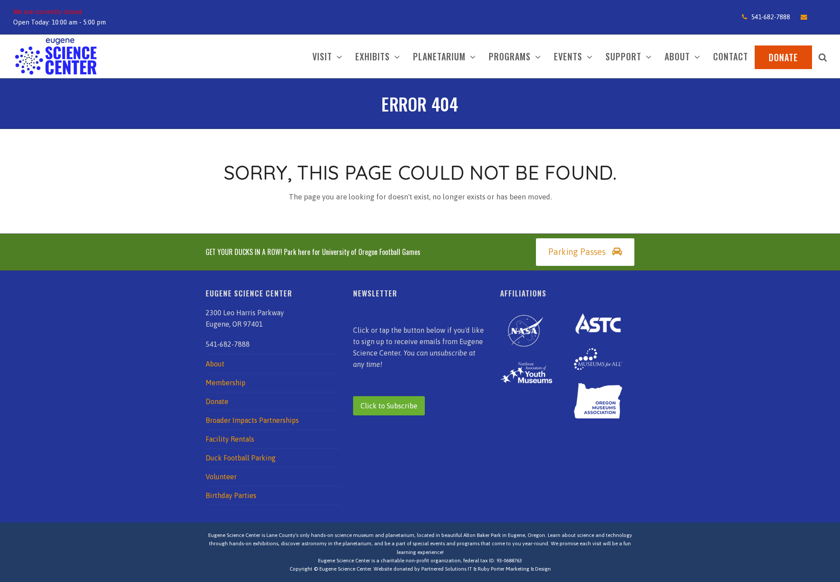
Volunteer (221, 477)
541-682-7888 (770, 17)
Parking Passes (577, 252)
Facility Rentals (230, 439)
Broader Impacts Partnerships (252, 420)
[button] (822, 56)
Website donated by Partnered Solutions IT (423, 569)
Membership (225, 383)
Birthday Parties (231, 495)
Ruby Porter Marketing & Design (514, 569)
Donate (217, 401)
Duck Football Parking (241, 458)
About (215, 364)
